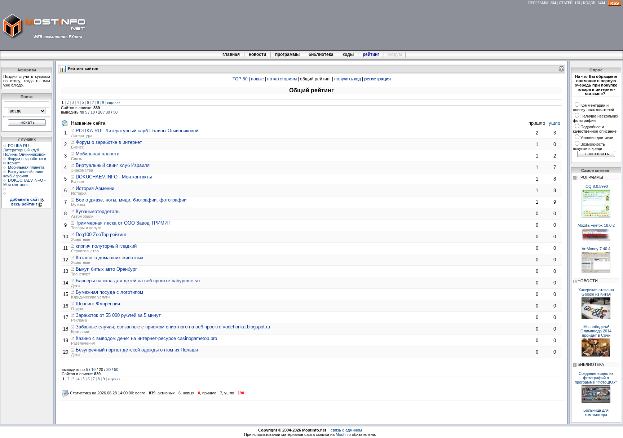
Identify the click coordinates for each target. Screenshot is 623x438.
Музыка (78, 205)
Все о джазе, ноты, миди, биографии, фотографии (131, 200)
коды (348, 54)
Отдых (77, 308)
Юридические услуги (90, 297)
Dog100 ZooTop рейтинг (101, 234)
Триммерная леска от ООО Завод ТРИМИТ (123, 223)
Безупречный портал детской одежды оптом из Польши (137, 350)
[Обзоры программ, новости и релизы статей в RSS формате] (614, 3)
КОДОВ (589, 3)
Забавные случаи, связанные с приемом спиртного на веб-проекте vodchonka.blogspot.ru (173, 326)
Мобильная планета (26, 167)
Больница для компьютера (596, 412)
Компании (80, 331)
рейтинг (371, 54)
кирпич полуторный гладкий (106, 246)
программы (287, 54)
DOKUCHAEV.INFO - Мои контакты (24, 182)
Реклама (79, 320)
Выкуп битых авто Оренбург (106, 269)
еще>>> (113, 103)
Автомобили (82, 216)
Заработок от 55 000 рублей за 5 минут (118, 315)
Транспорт (80, 274)
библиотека (321, 54)
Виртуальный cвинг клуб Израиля (23, 173)
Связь (76, 158)
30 (108, 112)
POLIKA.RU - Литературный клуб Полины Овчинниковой (24, 149)
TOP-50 (240, 78)
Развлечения (83, 343)
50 (115, 112)
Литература (81, 135)
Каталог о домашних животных (109, 257)
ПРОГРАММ (538, 3)
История (79, 193)
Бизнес (77, 147)
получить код (347, 78)
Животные (80, 239)
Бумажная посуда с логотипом (109, 292)
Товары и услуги (86, 228)
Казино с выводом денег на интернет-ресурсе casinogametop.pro (146, 338)
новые (257, 78)
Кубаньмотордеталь (98, 211)
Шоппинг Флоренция (98, 303)
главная (231, 54)
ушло (554, 123)
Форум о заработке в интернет (109, 142)
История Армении (95, 188)
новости (257, 54)
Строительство (85, 251)
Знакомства (82, 170)
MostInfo (343, 434)
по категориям (282, 78)
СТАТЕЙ (566, 3)
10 (92, 112)
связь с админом (346, 430)
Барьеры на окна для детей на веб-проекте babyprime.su (138, 280)
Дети (75, 285)
